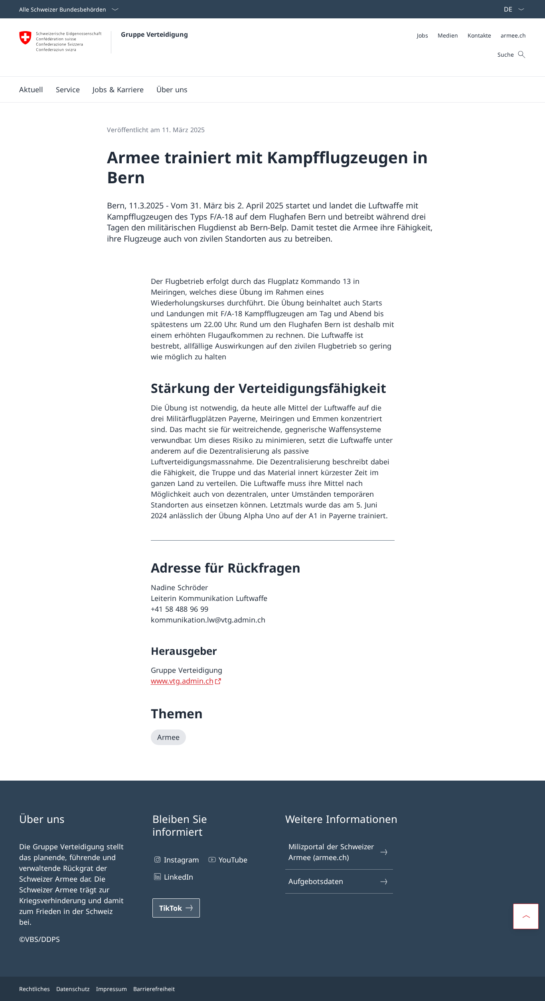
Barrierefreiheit (154, 989)
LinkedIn (178, 877)
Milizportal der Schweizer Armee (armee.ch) (331, 852)
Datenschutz (73, 989)
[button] (31, 89)
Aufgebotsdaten (315, 881)
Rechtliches (34, 989)
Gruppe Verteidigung (154, 34)
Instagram (181, 859)
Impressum (111, 989)
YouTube (233, 859)
